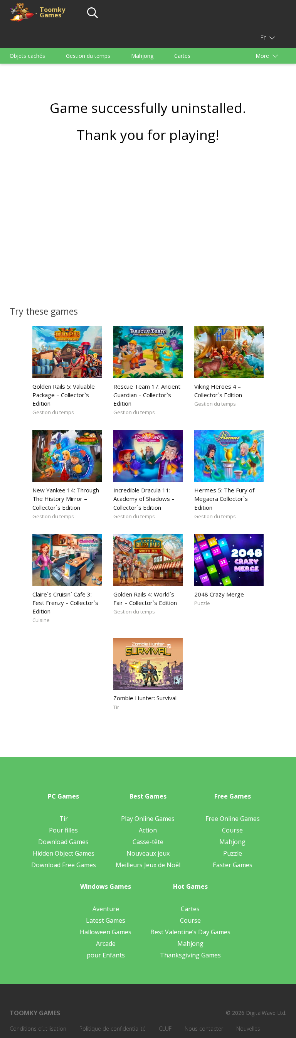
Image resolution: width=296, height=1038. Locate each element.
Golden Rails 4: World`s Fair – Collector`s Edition (145, 598)
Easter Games (232, 865)
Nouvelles (248, 1028)
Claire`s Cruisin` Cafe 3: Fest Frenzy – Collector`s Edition (65, 602)
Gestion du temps (88, 55)
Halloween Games (105, 932)
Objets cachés (27, 55)
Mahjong (142, 55)
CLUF (165, 1028)
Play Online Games (148, 818)
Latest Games (105, 920)
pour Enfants (106, 955)
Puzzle (202, 603)
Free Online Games (232, 818)
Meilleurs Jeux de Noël (148, 865)
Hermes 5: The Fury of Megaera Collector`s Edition (224, 498)
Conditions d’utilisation (38, 1028)
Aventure (105, 909)
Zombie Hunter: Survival (145, 698)
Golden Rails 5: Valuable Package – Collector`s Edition (63, 395)
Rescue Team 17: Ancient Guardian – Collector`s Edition (146, 395)
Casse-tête (148, 841)
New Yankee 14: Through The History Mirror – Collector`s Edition (65, 498)
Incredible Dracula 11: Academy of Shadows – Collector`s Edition (144, 498)
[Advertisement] (148, 222)
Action (148, 830)
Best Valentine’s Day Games (190, 932)
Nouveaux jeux (148, 853)
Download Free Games (63, 865)
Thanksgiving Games (190, 955)
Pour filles (63, 830)
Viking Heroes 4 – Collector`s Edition (218, 391)
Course (232, 830)
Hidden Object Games (63, 853)
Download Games (63, 841)
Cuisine (41, 620)
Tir (116, 707)
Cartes (182, 55)
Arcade (106, 943)
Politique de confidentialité (112, 1028)
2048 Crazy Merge (219, 594)
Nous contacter (204, 1028)
